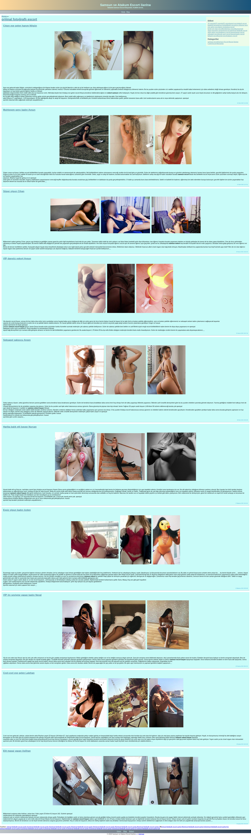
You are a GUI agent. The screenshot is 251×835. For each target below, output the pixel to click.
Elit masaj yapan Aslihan (17, 751)
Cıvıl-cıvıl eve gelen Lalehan (19, 673)
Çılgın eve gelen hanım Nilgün (20, 25)
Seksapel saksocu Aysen (17, 340)
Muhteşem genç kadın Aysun (19, 109)
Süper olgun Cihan (13, 191)
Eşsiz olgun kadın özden (17, 510)
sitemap (141, 834)
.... (43, 100)
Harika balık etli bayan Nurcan (20, 426)
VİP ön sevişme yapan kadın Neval (22, 595)
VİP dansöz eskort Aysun (17, 258)
